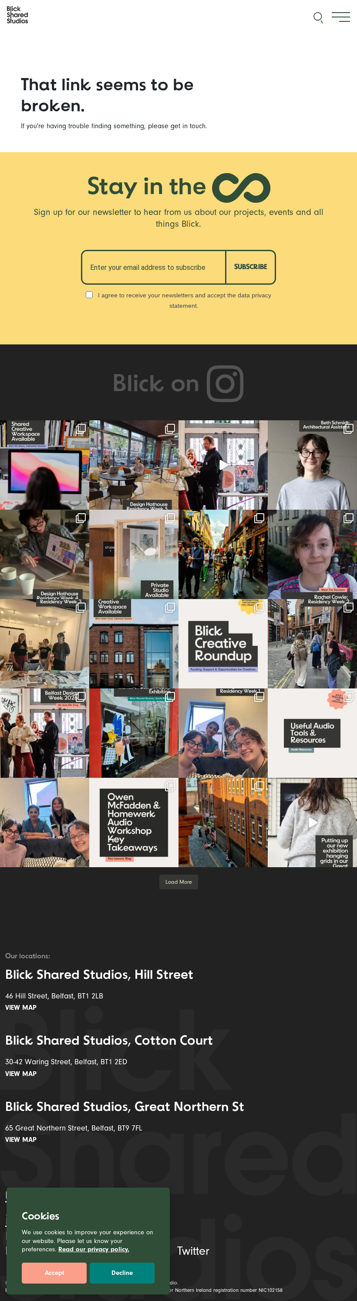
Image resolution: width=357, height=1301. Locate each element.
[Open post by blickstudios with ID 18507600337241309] (133, 733)
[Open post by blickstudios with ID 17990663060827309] (133, 822)
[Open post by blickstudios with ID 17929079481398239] (223, 465)
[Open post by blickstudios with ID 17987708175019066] (44, 465)
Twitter (193, 1251)
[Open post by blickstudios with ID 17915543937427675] (312, 554)
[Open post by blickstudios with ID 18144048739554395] (223, 733)
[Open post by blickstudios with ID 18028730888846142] (44, 643)
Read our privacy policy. (93, 1249)
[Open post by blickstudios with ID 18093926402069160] (44, 733)
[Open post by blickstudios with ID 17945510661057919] (133, 554)
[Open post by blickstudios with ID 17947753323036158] (133, 643)
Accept (54, 1273)
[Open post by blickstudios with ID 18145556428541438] (44, 554)
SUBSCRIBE (250, 267)
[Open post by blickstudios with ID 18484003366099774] (312, 643)
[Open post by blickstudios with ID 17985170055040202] (312, 822)
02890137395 (48, 1195)
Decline (122, 1273)
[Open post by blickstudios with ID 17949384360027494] (223, 643)
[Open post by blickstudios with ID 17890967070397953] (44, 822)
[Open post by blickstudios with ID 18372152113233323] (312, 465)
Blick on (158, 385)
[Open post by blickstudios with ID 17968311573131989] (133, 465)
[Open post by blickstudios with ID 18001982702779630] (223, 822)
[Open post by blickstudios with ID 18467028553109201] (312, 733)
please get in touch (176, 126)
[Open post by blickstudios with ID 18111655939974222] (223, 554)
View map (22, 1008)
